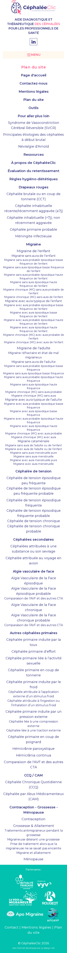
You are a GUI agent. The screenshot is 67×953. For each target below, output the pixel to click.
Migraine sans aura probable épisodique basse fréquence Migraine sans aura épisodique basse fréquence (33, 369)
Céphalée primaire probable (33, 229)
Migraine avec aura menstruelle (33, 464)
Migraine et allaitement (33, 853)
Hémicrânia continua (33, 755)
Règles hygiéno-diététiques (33, 179)
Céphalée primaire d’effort (34, 651)
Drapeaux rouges (33, 187)
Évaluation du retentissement (33, 171)
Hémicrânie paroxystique (33, 749)
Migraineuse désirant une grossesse (33, 839)
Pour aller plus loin (34, 116)
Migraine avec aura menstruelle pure (33, 460)
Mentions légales (34, 92)
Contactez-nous (33, 83)
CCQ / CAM (33, 775)
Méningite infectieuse (33, 236)
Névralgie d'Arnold (33, 146)
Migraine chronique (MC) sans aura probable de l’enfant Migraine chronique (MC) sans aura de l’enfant (33, 293)
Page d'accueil (33, 75)
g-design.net (48, 948)
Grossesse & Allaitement (33, 826)
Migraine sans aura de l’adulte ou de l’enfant (33, 445)
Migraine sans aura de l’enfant (34, 256)
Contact (12, 927)
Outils (33, 108)
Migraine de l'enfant (33, 251)
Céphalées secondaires (33, 539)
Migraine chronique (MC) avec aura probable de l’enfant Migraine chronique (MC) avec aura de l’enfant (33, 338)
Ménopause (33, 859)
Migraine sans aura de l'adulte (34, 362)
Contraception (33, 819)
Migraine (33, 244)
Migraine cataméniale (33, 441)
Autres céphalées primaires (33, 633)
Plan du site (33, 100)
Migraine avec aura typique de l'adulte (33, 399)
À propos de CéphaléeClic (33, 163)
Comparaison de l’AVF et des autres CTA (33, 598)
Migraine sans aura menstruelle (33, 456)
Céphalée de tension (33, 471)
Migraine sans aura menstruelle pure (33, 452)
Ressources (33, 155)
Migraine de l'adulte (33, 348)
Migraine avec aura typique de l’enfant (33, 301)
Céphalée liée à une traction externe (33, 730)
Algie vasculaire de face (33, 571)
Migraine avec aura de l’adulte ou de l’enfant (33, 449)
